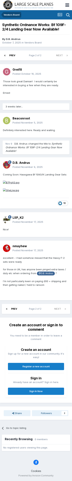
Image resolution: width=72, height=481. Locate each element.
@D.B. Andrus (46, 273)
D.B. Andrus (13, 39)
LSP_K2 (18, 217)
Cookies (36, 470)
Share (18, 413)
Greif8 (17, 69)
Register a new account (36, 366)
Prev (12, 55)
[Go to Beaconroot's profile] (6, 120)
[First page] (4, 55)
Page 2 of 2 (35, 55)
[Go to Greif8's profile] (6, 71)
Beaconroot (21, 118)
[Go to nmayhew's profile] (6, 248)
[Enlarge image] (11, 182)
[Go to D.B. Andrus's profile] (6, 165)
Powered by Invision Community (36, 475)
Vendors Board (33, 42)
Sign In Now (36, 391)
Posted (27, 73)
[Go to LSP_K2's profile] (6, 219)
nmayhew (20, 246)
